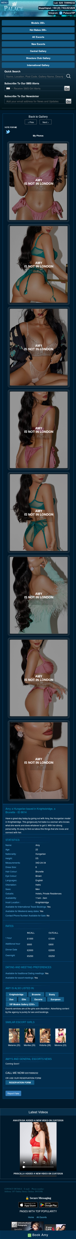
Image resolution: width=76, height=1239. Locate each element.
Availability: (10, 897)
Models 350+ (38, 22)
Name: (8, 844)
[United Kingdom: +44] (8, 88)
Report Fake (13, 1093)
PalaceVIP (69, 12)
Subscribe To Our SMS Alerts (21, 83)
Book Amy (39, 1234)
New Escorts (38, 44)
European (55, 999)
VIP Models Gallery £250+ (22, 1004)
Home (31, 1217)
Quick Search (12, 71)
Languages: (11, 880)
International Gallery (38, 65)
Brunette (36, 994)
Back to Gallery (38, 117)
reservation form (20, 1082)
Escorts (38, 999)
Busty (52, 994)
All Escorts (38, 37)
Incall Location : (13, 902)
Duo (11, 999)
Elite (24, 999)
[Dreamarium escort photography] (27, 1229)
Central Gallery (38, 51)
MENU (4, 2)
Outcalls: (9, 893)
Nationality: (10, 853)
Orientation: (11, 884)
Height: (8, 858)
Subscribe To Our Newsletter (21, 96)
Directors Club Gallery (38, 58)
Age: (7, 849)
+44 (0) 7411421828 (63, 8)
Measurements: (12, 862)
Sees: (8, 889)
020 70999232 (67, 2)
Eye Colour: (11, 875)
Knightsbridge (16, 994)
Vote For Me (11, 127)
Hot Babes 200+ (38, 30)
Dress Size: (10, 867)
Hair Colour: (11, 871)
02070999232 (31, 1072)
